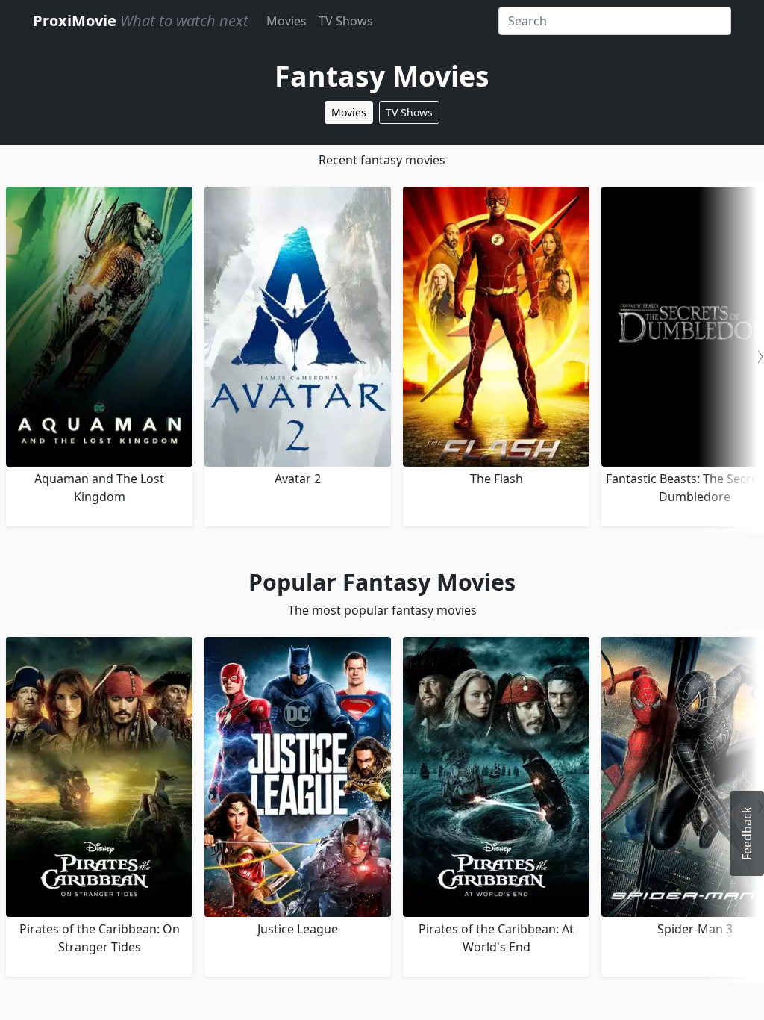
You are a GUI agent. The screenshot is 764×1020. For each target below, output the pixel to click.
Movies (286, 21)
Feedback (747, 833)
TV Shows (346, 21)
